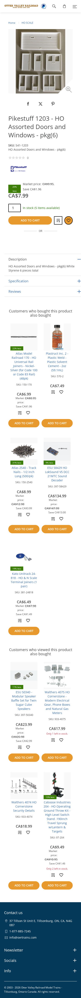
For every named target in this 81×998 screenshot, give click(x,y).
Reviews (15, 291)
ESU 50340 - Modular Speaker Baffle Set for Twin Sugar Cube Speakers (24, 700)
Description (18, 259)
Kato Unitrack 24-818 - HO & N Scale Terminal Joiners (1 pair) (24, 580)
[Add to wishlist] (28, 413)
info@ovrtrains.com (23, 937)
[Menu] (75, 6)
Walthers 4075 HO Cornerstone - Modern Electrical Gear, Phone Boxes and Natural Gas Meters (57, 702)
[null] (28, 104)
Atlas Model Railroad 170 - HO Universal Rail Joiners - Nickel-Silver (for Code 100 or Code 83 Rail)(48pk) (23, 366)
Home (11, 23)
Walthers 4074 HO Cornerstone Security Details (24, 806)
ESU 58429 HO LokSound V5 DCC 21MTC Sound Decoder (57, 474)
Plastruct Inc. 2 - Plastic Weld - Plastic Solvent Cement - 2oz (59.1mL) (57, 362)
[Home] (19, 6)
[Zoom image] (69, 90)
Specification (18, 281)
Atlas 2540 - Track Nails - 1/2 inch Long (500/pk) (24, 472)
